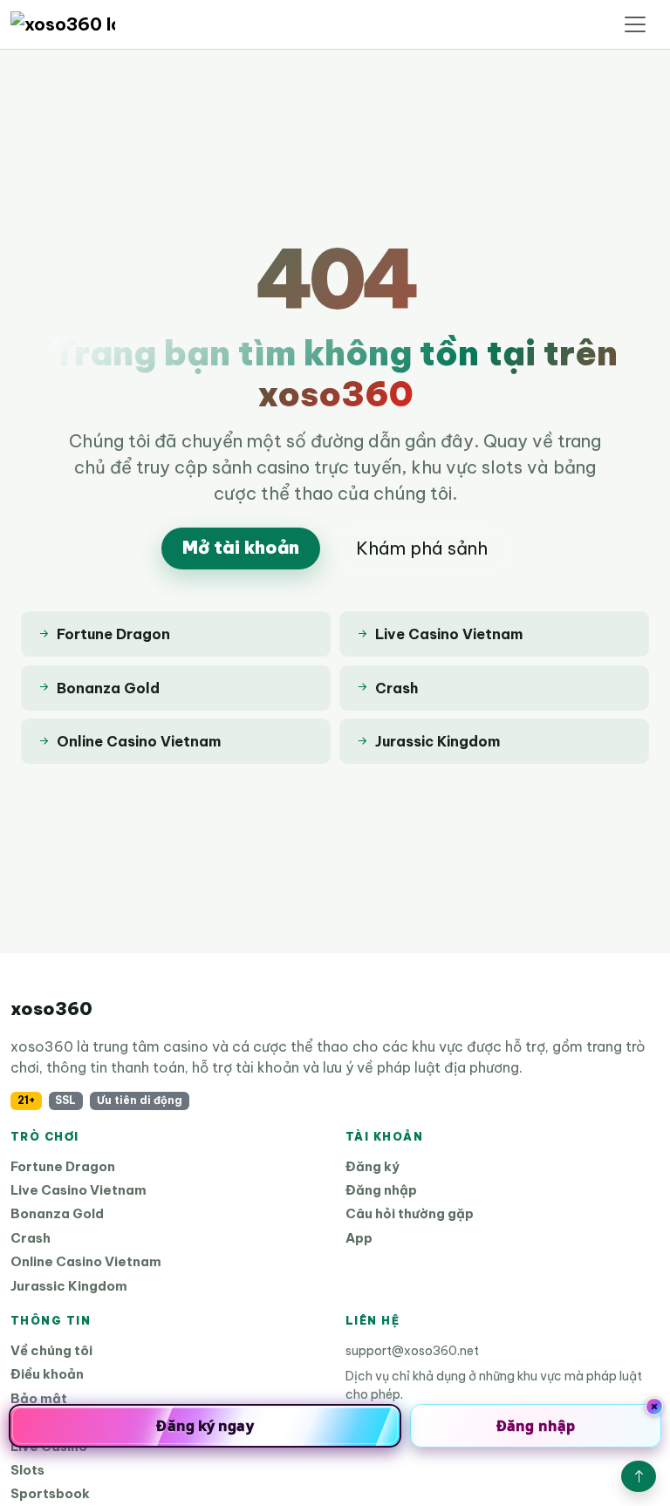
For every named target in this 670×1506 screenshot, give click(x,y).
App (359, 1238)
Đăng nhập (381, 1190)
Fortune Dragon (62, 1166)
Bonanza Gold (57, 1213)
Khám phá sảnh (422, 548)
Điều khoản (47, 1374)
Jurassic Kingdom (68, 1286)
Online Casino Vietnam (85, 1261)
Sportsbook (50, 1493)
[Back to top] (638, 1476)
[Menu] (635, 24)
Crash (30, 1238)
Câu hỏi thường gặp (409, 1213)
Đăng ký (372, 1166)
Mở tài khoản (240, 547)
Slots (27, 1470)
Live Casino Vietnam (78, 1190)
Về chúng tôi (51, 1350)
